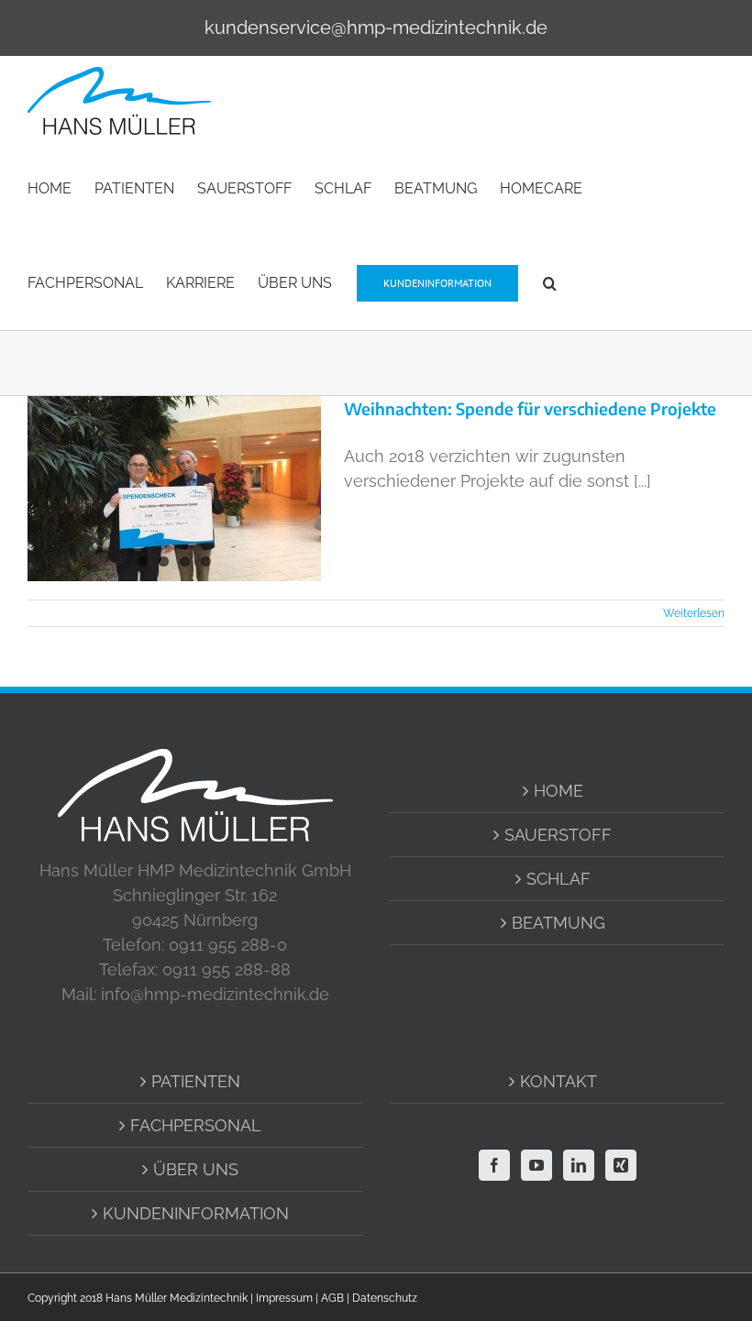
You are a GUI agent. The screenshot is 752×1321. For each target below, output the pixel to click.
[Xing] (620, 1165)
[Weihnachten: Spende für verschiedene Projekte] (174, 488)
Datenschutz (384, 1298)
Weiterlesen (693, 613)
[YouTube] (536, 1165)
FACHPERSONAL (195, 1125)
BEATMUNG (558, 922)
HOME (558, 790)
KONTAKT (558, 1081)
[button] (550, 282)
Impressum (284, 1298)
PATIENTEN (195, 1081)
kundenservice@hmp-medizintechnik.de (376, 28)
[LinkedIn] (578, 1165)
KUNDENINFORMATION (196, 1213)
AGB (332, 1298)
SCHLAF (558, 878)
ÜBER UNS (195, 1169)
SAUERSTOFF (558, 834)
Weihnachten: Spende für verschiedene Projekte (530, 408)
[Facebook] (494, 1165)
